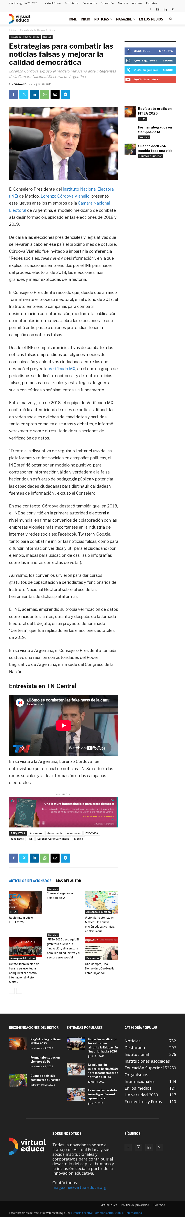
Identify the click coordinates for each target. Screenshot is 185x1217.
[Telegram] (65, 94)
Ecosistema (72, 3)
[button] (170, 19)
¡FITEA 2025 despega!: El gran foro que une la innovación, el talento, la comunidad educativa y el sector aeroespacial (63, 948)
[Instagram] (157, 9)
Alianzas (137, 3)
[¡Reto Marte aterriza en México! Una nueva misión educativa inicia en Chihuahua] (101, 902)
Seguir (168, 60)
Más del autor (68, 880)
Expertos (151, 3)
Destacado (92, 958)
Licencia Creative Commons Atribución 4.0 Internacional (107, 1213)
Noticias (101, 19)
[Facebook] (150, 9)
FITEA (13, 911)
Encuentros (90, 3)
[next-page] (19, 991)
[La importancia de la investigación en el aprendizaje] (76, 1094)
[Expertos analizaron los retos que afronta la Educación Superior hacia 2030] (76, 1043)
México (78, 838)
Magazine (124, 19)
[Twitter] (172, 9)
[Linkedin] (165, 9)
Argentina (36, 833)
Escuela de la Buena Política (24, 36)
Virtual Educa (53, 3)
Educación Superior (150, 156)
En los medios (151, 19)
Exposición (107, 3)
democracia (54, 833)
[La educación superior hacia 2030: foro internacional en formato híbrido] (76, 1069)
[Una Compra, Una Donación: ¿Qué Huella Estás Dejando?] (101, 948)
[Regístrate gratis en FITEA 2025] (25, 902)
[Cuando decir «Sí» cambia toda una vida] (130, 149)
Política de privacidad (135, 1205)
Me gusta (166, 51)
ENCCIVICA (92, 833)
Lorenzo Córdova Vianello (65, 196)
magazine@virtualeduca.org (79, 1187)
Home (72, 19)
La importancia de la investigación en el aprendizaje (102, 1094)
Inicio (85, 19)
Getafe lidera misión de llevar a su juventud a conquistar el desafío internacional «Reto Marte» (24, 973)
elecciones (74, 833)
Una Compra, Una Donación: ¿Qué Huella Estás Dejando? (99, 968)
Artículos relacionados (30, 880)
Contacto (159, 1205)
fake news (17, 838)
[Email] (55, 94)
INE (30, 838)
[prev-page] (12, 991)
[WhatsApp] (44, 94)
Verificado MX (62, 368)
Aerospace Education (98, 911)
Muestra (123, 3)
